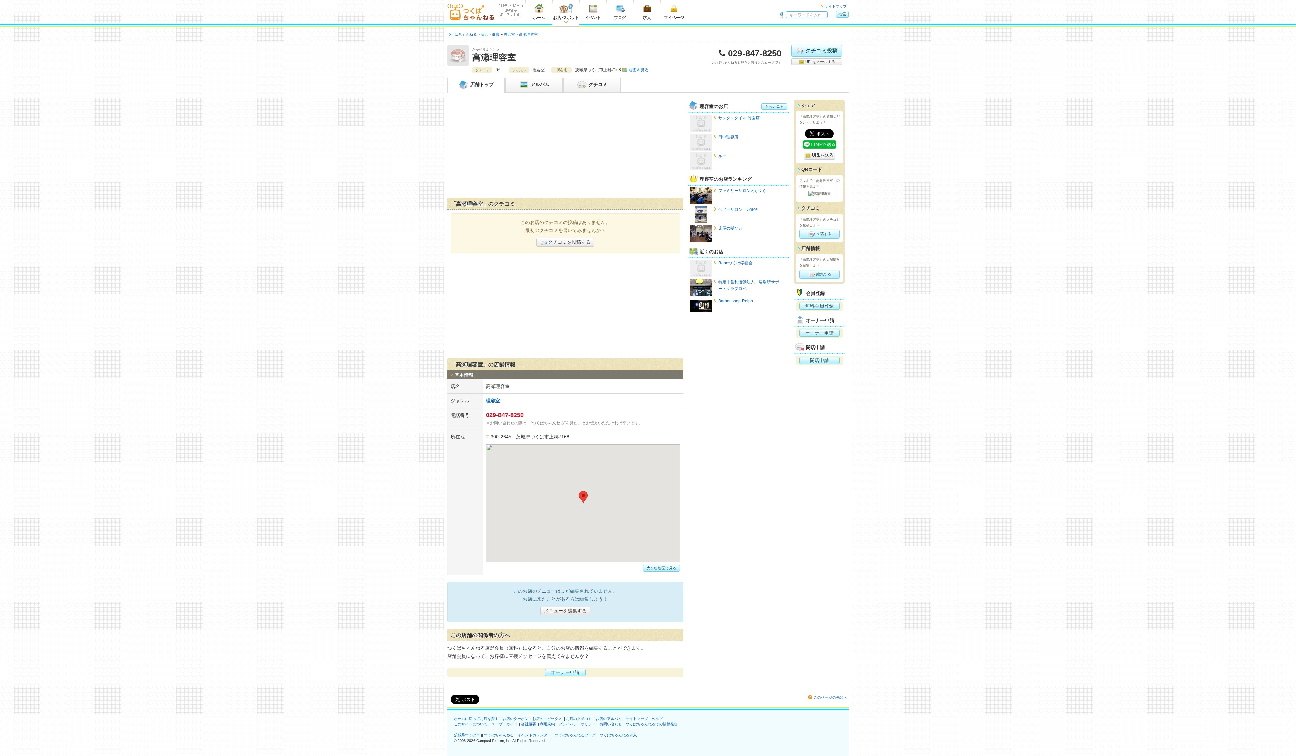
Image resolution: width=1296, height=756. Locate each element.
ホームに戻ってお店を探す (476, 719)
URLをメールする (819, 62)
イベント (593, 17)
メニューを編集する (565, 610)
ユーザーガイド (504, 724)
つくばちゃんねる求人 (618, 735)
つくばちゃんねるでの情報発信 (652, 724)
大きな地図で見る (661, 568)
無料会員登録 (819, 306)
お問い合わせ (611, 724)
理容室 (493, 400)
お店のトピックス (547, 719)
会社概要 (528, 724)
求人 (647, 17)
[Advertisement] (565, 147)
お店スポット (566, 17)
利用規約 (547, 724)
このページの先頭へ (830, 697)
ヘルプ (657, 719)
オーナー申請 (565, 672)
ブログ (620, 17)
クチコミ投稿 (821, 50)
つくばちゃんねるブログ (575, 735)
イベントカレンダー (534, 735)
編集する (823, 274)
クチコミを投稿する (569, 242)
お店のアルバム (609, 719)
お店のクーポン (516, 719)
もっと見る (774, 106)
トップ (482, 84)
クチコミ (597, 84)
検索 (842, 14)
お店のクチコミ (579, 719)
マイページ (674, 17)
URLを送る (822, 155)
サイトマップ (836, 6)
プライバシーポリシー (577, 724)
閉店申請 (819, 360)
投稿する (823, 234)
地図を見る (638, 69)
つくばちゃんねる (499, 735)
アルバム (539, 84)
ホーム (539, 17)
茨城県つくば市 (467, 735)
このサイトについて (470, 724)
